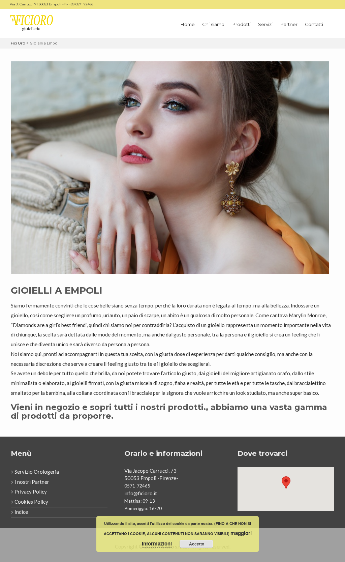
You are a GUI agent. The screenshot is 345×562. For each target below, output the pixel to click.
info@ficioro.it (140, 493)
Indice (21, 512)
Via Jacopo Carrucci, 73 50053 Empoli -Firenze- (151, 474)
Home (187, 24)
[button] (286, 483)
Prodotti (241, 24)
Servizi (265, 24)
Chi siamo (213, 24)
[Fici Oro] (31, 23)
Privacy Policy (30, 492)
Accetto (196, 544)
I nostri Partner (31, 482)
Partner (288, 24)
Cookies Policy (31, 502)
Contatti (314, 24)
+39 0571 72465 (81, 4)
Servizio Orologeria (36, 472)
